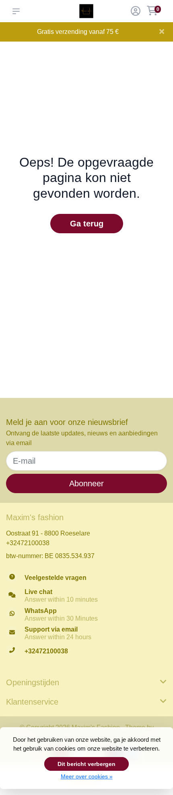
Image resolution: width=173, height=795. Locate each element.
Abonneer (86, 483)
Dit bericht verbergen (86, 764)
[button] (17, 11)
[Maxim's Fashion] (86, 11)
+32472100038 (27, 543)
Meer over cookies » (87, 776)
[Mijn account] (135, 12)
